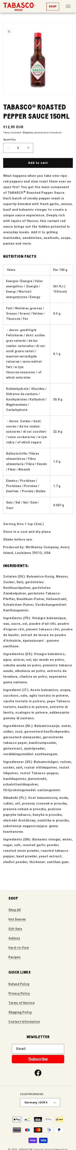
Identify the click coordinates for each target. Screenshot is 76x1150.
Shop (53, 6)
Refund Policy (19, 984)
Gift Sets (15, 929)
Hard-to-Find (18, 947)
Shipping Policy (20, 1012)
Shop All (14, 910)
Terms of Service (21, 1003)
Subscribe (38, 1059)
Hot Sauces (17, 919)
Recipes (14, 957)
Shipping (28, 132)
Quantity (9, 139)
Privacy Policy (19, 993)
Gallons (14, 938)
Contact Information (24, 1021)
